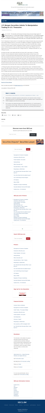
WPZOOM (25, 410)
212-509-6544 (22, 95)
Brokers (15, 388)
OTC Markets (16, 179)
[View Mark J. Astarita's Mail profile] (4, 101)
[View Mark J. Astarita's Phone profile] (4, 103)
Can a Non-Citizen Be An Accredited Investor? (22, 175)
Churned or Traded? (17, 319)
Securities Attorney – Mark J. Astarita (20, 166)
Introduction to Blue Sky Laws (19, 157)
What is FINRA (16, 182)
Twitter (20, 364)
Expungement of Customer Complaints (21, 199)
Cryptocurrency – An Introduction (20, 189)
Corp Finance (16, 391)
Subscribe (33, 134)
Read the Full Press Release (6, 82)
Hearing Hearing (17, 203)
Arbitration (16, 387)
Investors (15, 390)
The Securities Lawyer (19, 358)
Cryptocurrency (16, 384)
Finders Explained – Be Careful (19, 159)
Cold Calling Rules (17, 316)
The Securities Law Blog (25, 361)
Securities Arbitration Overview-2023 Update (22, 186)
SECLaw (22, 402)
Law (14, 386)
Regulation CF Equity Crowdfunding (20, 184)
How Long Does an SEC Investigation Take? (22, 323)
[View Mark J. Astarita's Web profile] (4, 98)
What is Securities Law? (18, 164)
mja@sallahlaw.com (28, 95)
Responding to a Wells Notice (19, 207)
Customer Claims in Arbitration (19, 305)
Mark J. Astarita (10, 93)
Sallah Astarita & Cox (19, 85)
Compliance (16, 394)
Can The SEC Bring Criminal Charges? (21, 177)
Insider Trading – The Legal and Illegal (21, 309)
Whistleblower (16, 395)
